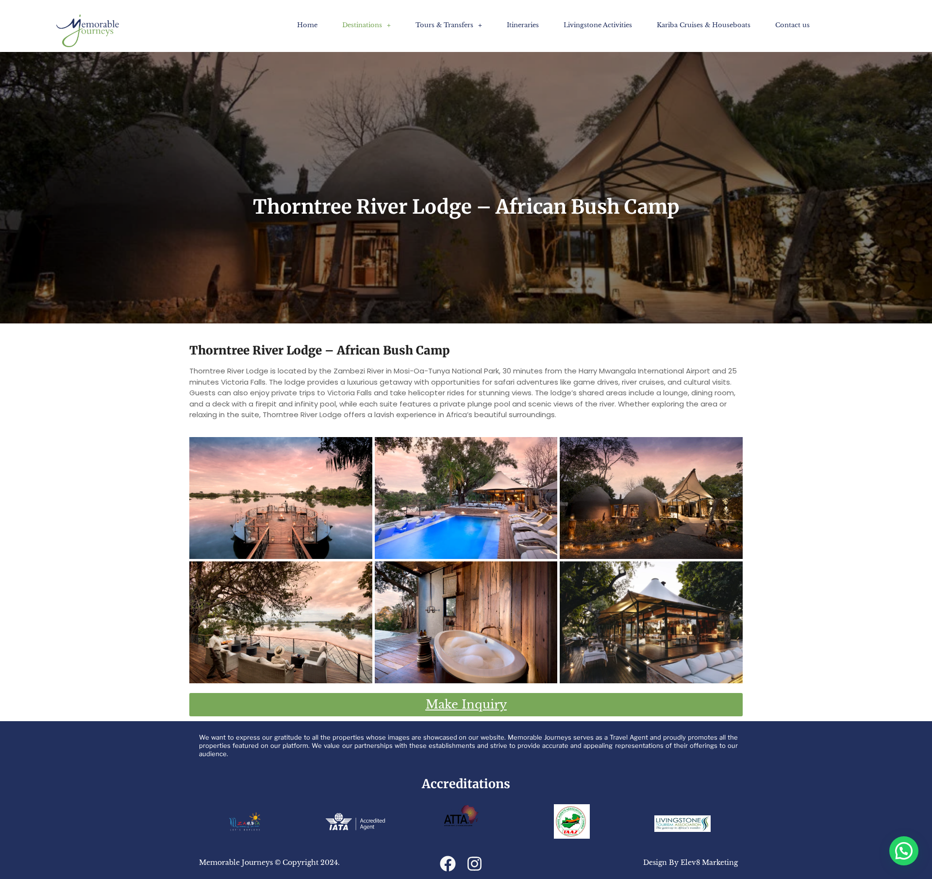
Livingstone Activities (598, 25)
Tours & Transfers (444, 25)
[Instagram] (474, 864)
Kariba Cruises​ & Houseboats (703, 25)
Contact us (792, 25)
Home (307, 25)
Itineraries (523, 25)
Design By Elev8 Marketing (690, 862)
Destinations (362, 25)
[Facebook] (448, 864)
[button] (366, 25)
